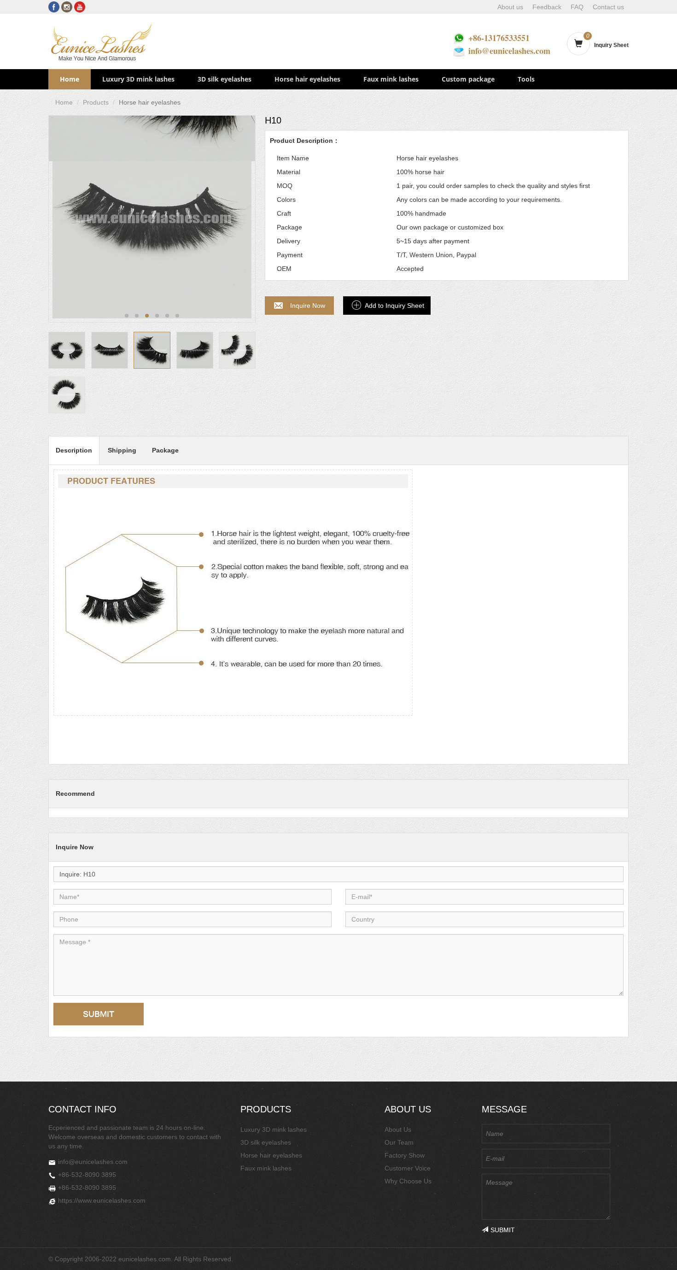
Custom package (468, 79)
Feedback (546, 7)
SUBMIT (98, 1013)
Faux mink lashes (391, 79)
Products (96, 102)
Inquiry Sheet (611, 45)
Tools (526, 79)
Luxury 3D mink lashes (138, 79)
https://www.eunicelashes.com (102, 1200)
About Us (398, 1129)
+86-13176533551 (499, 38)
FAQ (577, 7)
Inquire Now (307, 305)
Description (74, 450)
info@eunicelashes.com (509, 51)
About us (510, 7)
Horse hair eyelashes (307, 79)
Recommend (75, 793)
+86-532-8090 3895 (87, 1174)
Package (165, 450)
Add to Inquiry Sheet (394, 305)
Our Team (399, 1142)
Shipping (122, 450)
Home (69, 79)
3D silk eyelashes (224, 79)
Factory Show (405, 1155)
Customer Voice (408, 1168)
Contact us (608, 7)
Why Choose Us (408, 1181)
